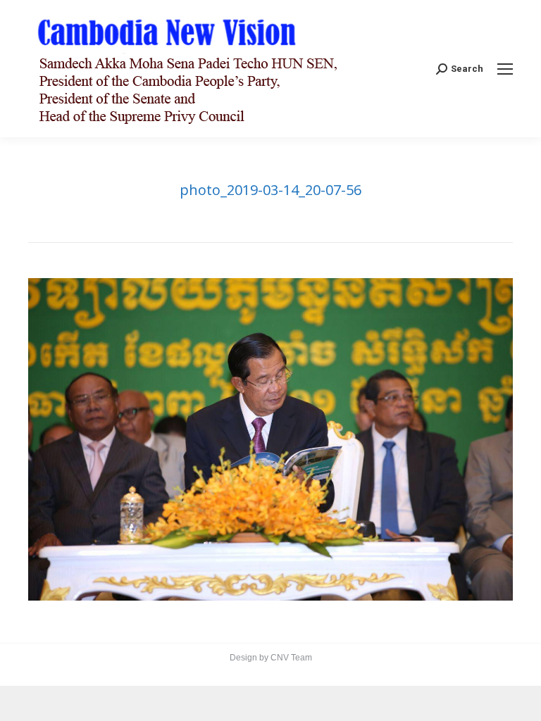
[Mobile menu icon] (505, 69)
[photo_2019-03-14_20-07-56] (270, 439)
